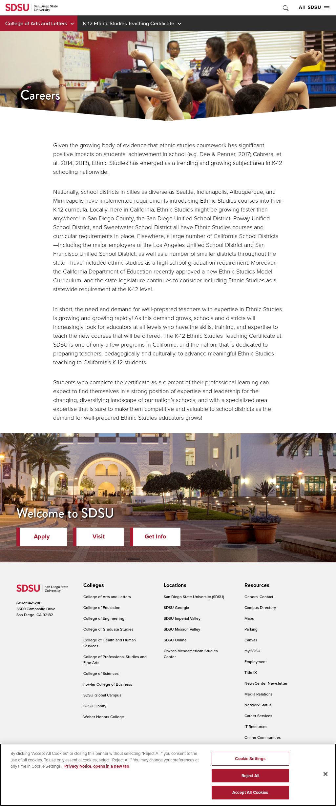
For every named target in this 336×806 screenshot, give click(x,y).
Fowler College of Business (107, 684)
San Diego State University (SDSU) (194, 596)
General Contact (258, 596)
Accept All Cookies (250, 792)
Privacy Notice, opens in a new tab (96, 766)
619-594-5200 (28, 603)
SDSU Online (175, 640)
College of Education (101, 607)
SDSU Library (94, 706)
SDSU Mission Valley (182, 629)
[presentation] (92, 585)
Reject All (250, 776)
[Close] (325, 774)
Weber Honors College (103, 716)
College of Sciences (101, 673)
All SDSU (310, 7)
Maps (249, 618)
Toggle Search (285, 7)
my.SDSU (252, 651)
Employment (255, 661)
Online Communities (262, 737)
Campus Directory (260, 607)
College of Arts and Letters (36, 23)
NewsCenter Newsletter (265, 683)
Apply (42, 536)
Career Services (258, 715)
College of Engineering (103, 618)
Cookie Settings (250, 759)
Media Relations (258, 694)
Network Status (258, 705)
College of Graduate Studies (108, 629)
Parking (251, 629)
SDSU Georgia (176, 607)
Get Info (155, 536)
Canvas (250, 640)
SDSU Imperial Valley (182, 618)
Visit (99, 536)
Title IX (250, 672)
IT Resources (255, 726)
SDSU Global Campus (102, 695)
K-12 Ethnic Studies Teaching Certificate (128, 23)
